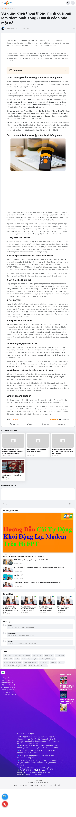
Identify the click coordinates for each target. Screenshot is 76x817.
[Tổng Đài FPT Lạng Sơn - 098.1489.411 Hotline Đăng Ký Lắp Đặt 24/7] (47, 600)
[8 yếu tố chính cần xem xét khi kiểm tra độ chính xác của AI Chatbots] (63, 441)
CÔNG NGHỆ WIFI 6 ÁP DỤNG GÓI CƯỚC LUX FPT (67, 688)
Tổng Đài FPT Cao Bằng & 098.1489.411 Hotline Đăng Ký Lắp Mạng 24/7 (37, 582)
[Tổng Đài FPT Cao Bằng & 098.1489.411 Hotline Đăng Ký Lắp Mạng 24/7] (8, 584)
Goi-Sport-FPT (8, 659)
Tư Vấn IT (32, 666)
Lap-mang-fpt (32, 659)
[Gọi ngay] (5, 804)
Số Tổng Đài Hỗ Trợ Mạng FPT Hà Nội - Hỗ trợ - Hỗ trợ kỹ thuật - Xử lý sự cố (39, 567)
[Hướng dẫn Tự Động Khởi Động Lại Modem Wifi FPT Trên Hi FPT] (38, 532)
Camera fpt (7, 655)
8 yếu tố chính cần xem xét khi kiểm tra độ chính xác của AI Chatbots (62, 451)
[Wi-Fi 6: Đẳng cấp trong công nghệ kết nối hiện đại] (8, 562)
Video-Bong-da (42, 666)
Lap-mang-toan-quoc (30, 662)
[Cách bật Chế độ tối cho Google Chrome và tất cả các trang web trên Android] (13, 441)
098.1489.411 (41, 769)
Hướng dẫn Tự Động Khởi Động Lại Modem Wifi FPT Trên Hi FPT (24, 556)
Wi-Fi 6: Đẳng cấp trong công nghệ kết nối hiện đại (31, 560)
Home (16, 785)
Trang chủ (4, 8)
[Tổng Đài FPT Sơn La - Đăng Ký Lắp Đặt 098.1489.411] (65, 600)
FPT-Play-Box (60, 655)
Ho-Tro (17, 659)
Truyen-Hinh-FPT (9, 666)
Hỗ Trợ (24, 659)
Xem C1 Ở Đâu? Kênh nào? (66, 675)
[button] (2, 3)
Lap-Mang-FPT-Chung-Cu (47, 659)
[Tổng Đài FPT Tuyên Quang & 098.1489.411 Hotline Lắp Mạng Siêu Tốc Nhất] (11, 600)
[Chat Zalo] (5, 797)
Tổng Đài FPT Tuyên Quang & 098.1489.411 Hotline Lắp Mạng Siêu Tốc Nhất (11, 609)
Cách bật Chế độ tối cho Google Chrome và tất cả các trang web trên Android (12, 451)
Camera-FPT (17, 655)
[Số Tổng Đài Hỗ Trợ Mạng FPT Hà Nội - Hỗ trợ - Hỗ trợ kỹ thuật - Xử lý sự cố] (8, 569)
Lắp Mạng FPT (18, 575)
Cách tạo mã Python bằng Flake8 (11, 476)
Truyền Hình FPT (21, 666)
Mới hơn (5, 504)
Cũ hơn (71, 504)
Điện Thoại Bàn (37, 655)
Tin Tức (61, 662)
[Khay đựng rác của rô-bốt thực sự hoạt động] (38, 441)
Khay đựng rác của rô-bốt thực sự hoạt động (36, 450)
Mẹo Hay (53, 662)
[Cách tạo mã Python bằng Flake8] (13, 466)
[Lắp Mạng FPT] (8, 577)
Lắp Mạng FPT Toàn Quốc (48, 785)
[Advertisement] (24, 700)
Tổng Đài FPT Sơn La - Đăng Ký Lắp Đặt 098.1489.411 (63, 608)
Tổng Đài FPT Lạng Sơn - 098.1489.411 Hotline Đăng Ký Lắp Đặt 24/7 (46, 608)
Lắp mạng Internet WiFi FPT (31, 743)
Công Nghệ (11, 8)
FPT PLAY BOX (49, 655)
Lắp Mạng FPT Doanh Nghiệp (28, 785)
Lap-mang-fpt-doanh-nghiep (12, 662)
